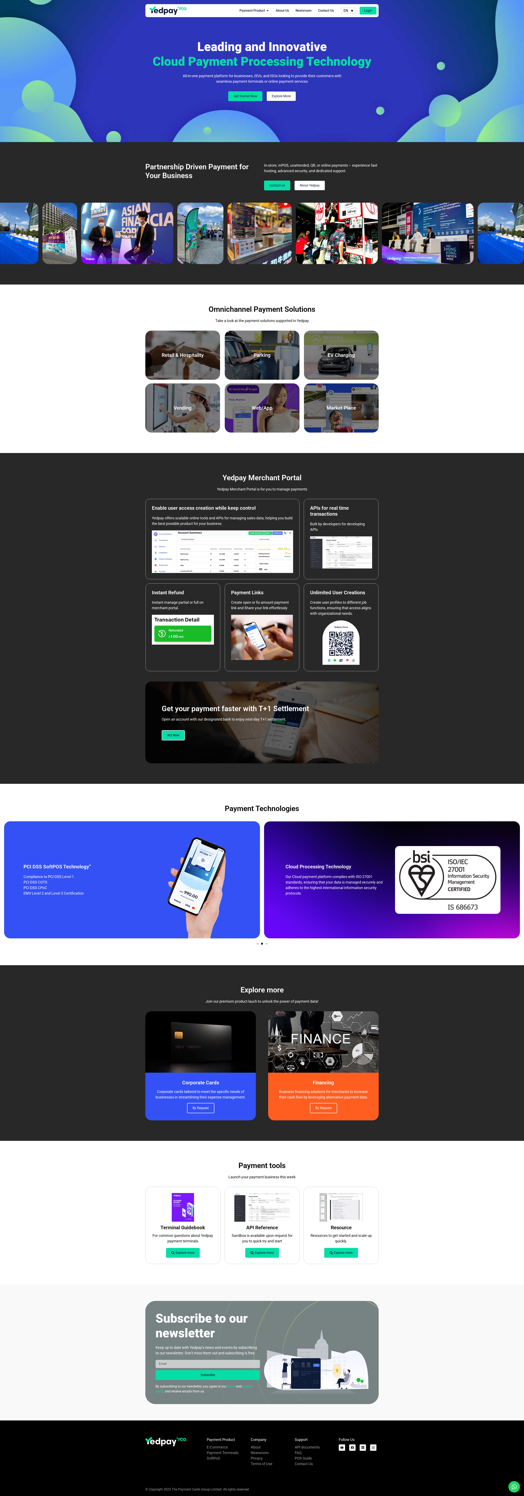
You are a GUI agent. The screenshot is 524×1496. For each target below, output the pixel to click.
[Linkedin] (363, 1447)
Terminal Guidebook (182, 1227)
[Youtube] (342, 1447)
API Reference (262, 1227)
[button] (257, 944)
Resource (341, 1227)
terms (231, 1386)
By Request (201, 1108)
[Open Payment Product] (267, 10)
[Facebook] (352, 1447)
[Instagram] (373, 1447)
